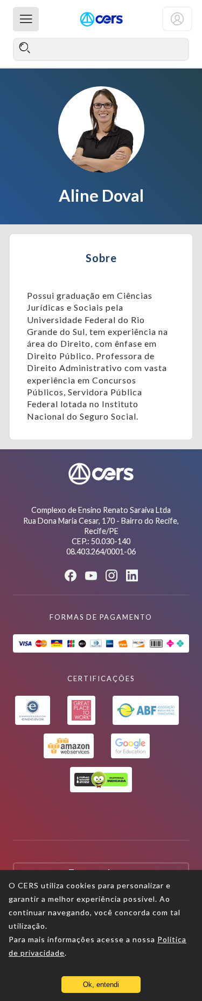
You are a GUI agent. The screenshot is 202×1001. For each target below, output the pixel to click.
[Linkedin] (132, 575)
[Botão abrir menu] (26, 19)
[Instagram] (111, 575)
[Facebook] (70, 575)
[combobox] (101, 49)
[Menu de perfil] (177, 19)
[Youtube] (91, 575)
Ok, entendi (101, 985)
